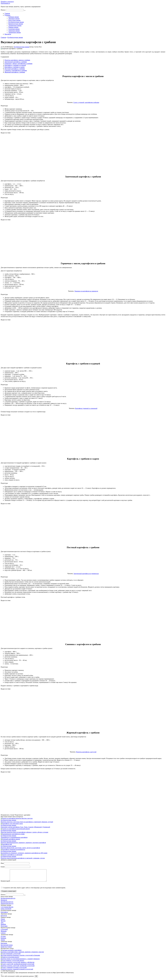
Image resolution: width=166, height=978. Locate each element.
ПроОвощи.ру (5, 3)
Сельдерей (4, 929)
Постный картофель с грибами (15, 69)
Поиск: (3, 10)
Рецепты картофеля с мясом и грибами (17, 60)
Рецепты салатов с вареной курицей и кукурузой (17, 969)
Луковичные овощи (14, 25)
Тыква (3, 940)
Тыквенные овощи (14, 32)
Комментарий (5, 881)
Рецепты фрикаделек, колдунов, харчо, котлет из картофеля (20, 848)
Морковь (4, 931)
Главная (7, 13)
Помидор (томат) (6, 946)
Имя (2, 863)
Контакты (8, 34)
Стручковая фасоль (7, 907)
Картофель (4, 912)
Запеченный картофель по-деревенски (86, 573)
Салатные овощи (14, 29)
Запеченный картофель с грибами (16, 62)
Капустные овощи (14, 20)
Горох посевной (6, 908)
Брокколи (4, 900)
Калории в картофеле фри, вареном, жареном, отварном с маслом (22, 952)
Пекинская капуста (7, 903)
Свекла (3, 933)
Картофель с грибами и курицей (15, 65)
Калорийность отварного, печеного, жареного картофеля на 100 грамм (24, 853)
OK (36, 976)
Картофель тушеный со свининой (86, 408)
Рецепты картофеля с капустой (86, 752)
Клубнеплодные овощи (16, 22)
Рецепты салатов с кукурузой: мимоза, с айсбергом (17, 962)
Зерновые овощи (14, 18)
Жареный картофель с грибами (15, 72)
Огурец (3, 936)
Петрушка (4, 926)
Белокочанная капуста (8, 898)
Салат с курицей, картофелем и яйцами (86, 102)
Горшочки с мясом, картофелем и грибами (18, 63)
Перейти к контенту (7, 1)
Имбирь (3, 924)
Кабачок (3, 938)
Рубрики (7, 15)
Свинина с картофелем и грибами (16, 70)
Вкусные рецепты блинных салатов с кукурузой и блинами (20, 955)
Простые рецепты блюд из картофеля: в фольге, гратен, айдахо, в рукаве (24, 832)
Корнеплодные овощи (15, 24)
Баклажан (4, 943)
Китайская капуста (7, 902)
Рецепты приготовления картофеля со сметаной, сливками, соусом (23, 858)
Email (2, 867)
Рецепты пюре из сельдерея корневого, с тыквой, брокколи (20, 959)
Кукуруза (4, 915)
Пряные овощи (13, 27)
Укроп (3, 919)
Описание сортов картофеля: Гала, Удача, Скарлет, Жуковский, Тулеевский (25, 827)
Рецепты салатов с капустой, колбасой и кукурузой (17, 965)
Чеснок (3, 921)
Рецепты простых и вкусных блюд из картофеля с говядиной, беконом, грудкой (27, 822)
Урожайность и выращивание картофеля (14, 837)
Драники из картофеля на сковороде (86, 291)
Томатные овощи (14, 30)
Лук (2, 922)
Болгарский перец (7, 945)
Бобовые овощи (13, 17)
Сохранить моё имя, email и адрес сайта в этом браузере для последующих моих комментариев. (34, 887)
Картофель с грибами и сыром (14, 67)
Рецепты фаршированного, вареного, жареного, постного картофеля (23, 842)
